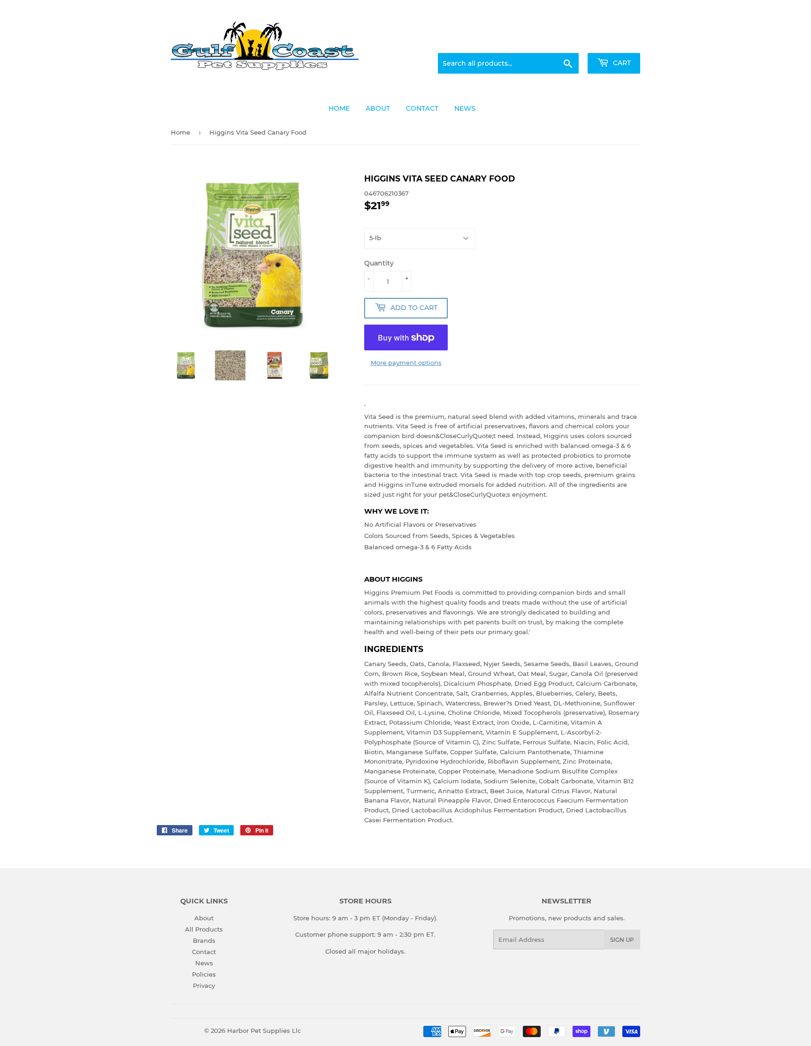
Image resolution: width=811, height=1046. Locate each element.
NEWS (464, 108)
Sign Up (622, 939)
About (204, 918)
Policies (204, 974)
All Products (204, 929)
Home (180, 132)
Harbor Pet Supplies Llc (264, 1030)
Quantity (379, 263)
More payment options (406, 362)
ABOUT (378, 108)
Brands (204, 940)
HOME (339, 108)
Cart (621, 63)
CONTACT (422, 108)
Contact (204, 951)
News (204, 963)
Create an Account (614, 41)
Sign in (566, 41)
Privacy (204, 985)
